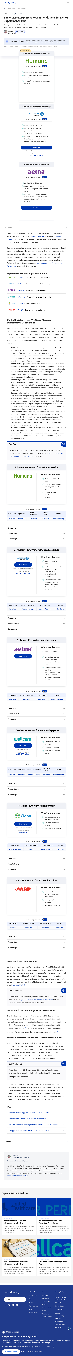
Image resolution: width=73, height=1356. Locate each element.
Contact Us (33, 1295)
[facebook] (5, 1305)
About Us (32, 1292)
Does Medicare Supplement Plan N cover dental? (29, 1113)
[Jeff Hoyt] (9, 1157)
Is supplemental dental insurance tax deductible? (29, 1130)
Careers (31, 1299)
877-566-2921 (23, 832)
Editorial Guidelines (52, 46)
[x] (9, 1305)
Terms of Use (59, 1306)
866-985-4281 (23, 754)
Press (31, 1302)
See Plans (36, 147)
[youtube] (17, 1305)
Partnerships (33, 1306)
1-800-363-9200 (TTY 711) (43, 1347)
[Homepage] (4, 8)
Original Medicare (37, 236)
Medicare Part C (18, 985)
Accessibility (59, 1309)
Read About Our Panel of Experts (17, 1161)
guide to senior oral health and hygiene (37, 1000)
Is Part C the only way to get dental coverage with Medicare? (33, 1124)
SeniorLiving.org (8, 46)
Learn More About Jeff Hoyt (17, 1176)
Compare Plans (11, 1352)
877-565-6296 (36, 155)
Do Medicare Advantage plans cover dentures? (28, 1119)
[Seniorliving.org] (10, 2)
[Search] (6, 1299)
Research (45, 1292)
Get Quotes (23, 746)
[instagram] (13, 1305)
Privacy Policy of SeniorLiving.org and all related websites (60, 1297)
